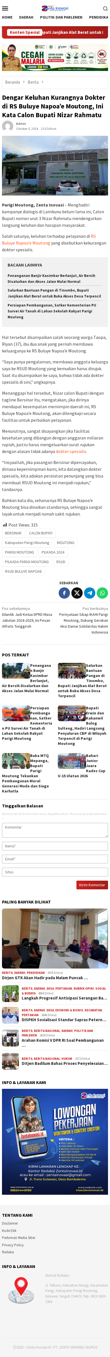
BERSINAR (13, 533)
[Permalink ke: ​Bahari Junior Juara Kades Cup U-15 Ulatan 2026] (72, 761)
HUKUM (66, 1059)
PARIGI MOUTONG (19, 552)
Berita (7, 973)
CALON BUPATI (40, 533)
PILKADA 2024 (53, 552)
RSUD (60, 561)
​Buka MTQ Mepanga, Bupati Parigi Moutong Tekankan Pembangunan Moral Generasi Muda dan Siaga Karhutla (25, 773)
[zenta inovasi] (55, 7)
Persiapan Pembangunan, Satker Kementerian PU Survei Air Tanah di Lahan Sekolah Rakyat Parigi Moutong (52, 311)
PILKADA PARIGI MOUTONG (27, 561)
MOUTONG (65, 542)
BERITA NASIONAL (47, 1031)
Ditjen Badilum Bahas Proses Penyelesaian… (65, 1063)
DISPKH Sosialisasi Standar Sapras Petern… (64, 1019)
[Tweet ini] (77, 593)
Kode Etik (9, 1230)
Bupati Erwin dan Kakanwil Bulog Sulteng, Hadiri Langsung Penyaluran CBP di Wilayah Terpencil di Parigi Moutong (82, 725)
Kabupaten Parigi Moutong (27, 542)
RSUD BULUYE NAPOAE (23, 571)
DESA (50, 988)
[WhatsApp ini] (102, 593)
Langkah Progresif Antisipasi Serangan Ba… (64, 998)
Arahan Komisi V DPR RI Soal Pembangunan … (63, 1043)
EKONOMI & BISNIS (69, 1010)
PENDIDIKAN (36, 973)
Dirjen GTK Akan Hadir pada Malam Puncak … (45, 977)
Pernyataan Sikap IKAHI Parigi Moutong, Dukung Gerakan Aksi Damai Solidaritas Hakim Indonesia (83, 620)
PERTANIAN (63, 988)
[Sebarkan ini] (64, 593)
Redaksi (8, 1252)
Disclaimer (10, 1223)
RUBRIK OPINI (84, 988)
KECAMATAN (93, 1010)
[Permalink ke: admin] (7, 125)
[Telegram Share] (89, 593)
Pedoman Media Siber (18, 1237)
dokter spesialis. (71, 451)
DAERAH (19, 973)
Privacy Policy (13, 1245)
